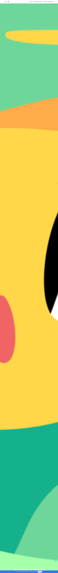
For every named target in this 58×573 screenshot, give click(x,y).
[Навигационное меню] (56, 1)
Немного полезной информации (48, 1)
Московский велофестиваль (37, 1)
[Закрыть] (56, 571)
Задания (30, 1)
